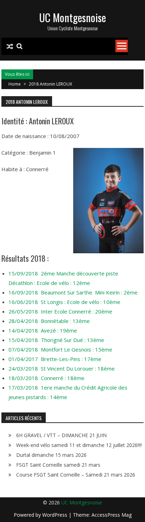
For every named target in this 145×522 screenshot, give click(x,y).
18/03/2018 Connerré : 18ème (46, 377)
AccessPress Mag (112, 514)
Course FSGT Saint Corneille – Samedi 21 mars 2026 (75, 474)
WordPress (55, 514)
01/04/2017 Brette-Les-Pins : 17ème (54, 358)
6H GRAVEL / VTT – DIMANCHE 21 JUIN (61, 435)
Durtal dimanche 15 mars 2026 (51, 455)
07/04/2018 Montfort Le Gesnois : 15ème (60, 349)
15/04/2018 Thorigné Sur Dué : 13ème (56, 339)
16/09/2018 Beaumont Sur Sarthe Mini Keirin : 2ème (73, 292)
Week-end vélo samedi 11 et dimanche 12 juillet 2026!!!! (79, 445)
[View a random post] (10, 46)
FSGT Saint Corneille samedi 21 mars (58, 464)
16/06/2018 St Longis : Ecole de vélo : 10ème (64, 301)
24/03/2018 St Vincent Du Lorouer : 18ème (61, 368)
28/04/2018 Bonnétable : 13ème (49, 320)
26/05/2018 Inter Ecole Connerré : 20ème (60, 311)
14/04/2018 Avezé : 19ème (42, 330)
